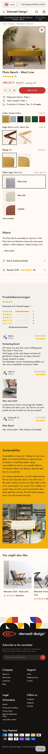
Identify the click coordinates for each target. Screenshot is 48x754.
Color (41, 113)
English (12, 4)
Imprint (4, 704)
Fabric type (38, 172)
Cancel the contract (9, 720)
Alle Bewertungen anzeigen (18, 327)
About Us (5, 674)
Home (4, 24)
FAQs (29, 674)
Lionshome (6, 681)
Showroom (6, 677)
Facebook (30, 699)
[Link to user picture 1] (9, 388)
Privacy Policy (7, 711)
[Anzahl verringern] (5, 90)
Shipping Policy (32, 677)
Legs (41, 127)
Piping (40, 149)
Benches (12, 24)
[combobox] (9, 4)
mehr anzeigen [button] (8, 218)
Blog (4, 684)
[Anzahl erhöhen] (14, 90)
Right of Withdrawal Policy (9, 715)
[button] (26, 270)
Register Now (43, 657)
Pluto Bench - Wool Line (25, 24)
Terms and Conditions (10, 708)
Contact (29, 681)
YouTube (30, 706)
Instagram (30, 703)
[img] (40, 338)
